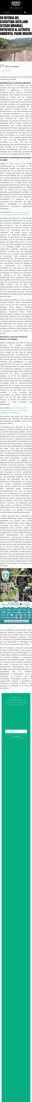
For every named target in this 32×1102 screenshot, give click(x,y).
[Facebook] (11, 8)
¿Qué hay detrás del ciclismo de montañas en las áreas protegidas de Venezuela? (14, 410)
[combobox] (8, 12)
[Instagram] (18, 8)
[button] (24, 12)
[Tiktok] (21, 8)
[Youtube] (16, 8)
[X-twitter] (13, 8)
